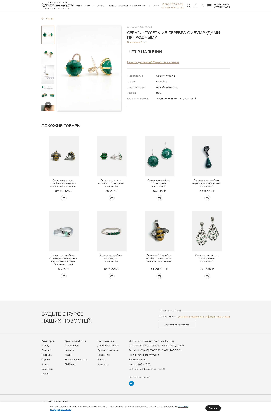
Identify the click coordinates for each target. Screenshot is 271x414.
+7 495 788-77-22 (172, 7)
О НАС (79, 5)
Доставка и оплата (108, 345)
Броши (45, 373)
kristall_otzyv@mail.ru (148, 354)
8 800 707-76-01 (172, 4)
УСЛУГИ (112, 5)
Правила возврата (108, 350)
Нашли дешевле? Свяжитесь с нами (153, 62)
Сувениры (47, 368)
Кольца (45, 345)
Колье (44, 364)
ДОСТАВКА (153, 5)
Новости (69, 350)
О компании (71, 345)
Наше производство (76, 359)
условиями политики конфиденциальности (204, 316)
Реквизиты (103, 354)
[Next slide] (48, 105)
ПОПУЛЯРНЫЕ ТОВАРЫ (130, 5)
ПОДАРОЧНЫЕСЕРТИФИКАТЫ (222, 5)
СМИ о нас (70, 364)
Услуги (101, 359)
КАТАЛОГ (90, 5)
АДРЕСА (101, 5)
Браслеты (46, 350)
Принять (213, 408)
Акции (68, 354)
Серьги (45, 359)
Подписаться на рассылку (177, 325)
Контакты (103, 364)
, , (156, 345)
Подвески (46, 354)
